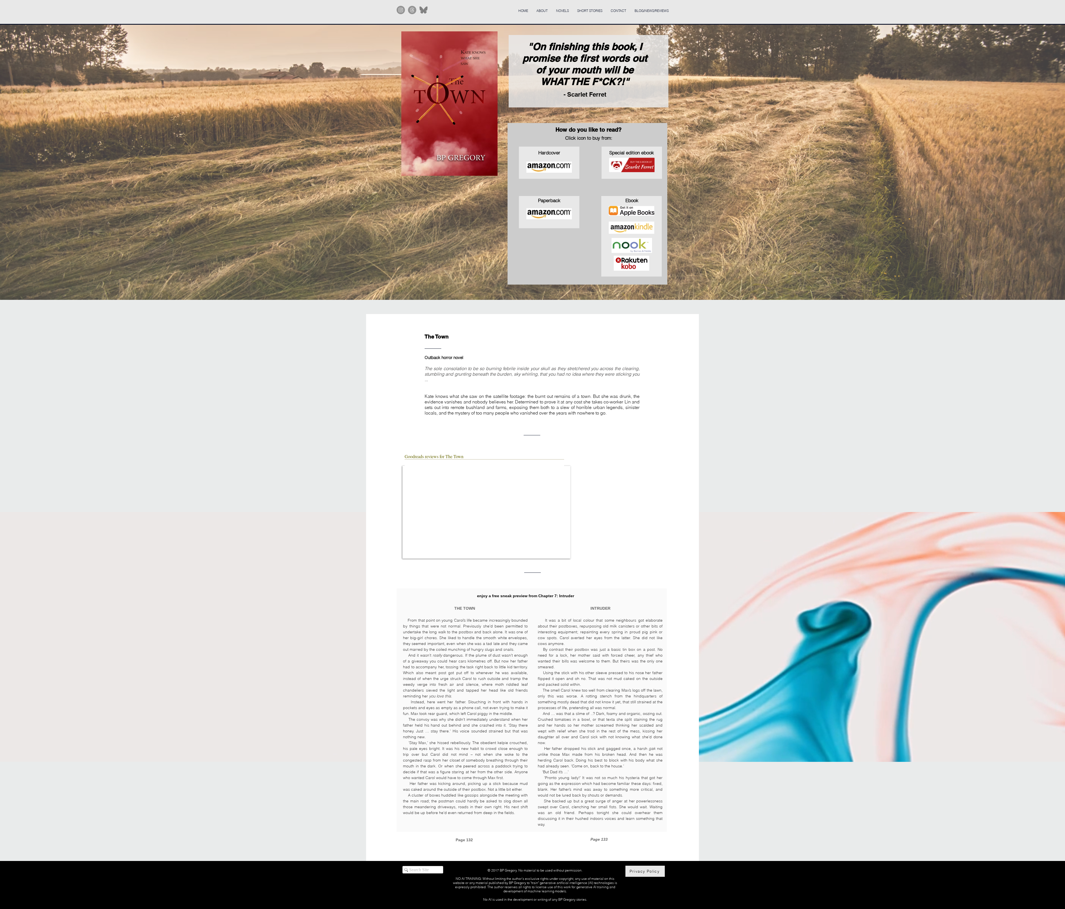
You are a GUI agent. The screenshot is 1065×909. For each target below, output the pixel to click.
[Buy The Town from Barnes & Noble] (632, 245)
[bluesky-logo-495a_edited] (423, 10)
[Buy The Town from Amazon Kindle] (631, 227)
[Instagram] (401, 10)
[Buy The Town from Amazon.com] (549, 214)
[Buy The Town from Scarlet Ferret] (632, 165)
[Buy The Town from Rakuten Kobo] (631, 263)
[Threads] (412, 10)
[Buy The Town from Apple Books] (631, 210)
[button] (449, 103)
